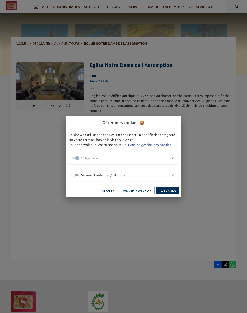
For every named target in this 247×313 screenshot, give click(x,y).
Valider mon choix (136, 190)
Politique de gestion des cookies (147, 145)
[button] (123, 158)
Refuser (108, 190)
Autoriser (168, 190)
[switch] (73, 175)
